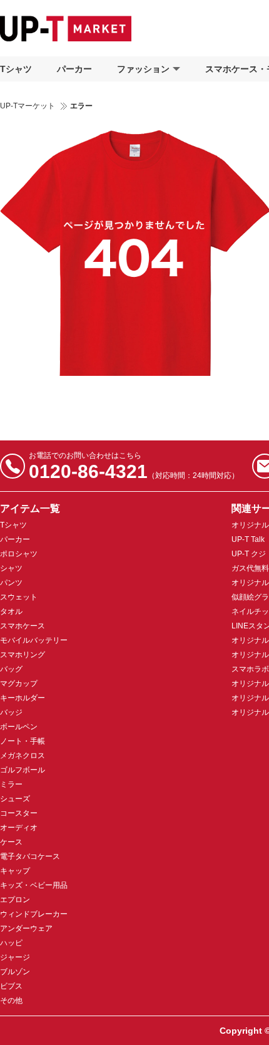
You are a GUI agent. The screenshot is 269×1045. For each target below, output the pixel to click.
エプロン (15, 899)
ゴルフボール (22, 770)
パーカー (74, 69)
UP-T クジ (248, 553)
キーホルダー (22, 698)
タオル (11, 611)
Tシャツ (16, 69)
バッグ (11, 669)
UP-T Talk (248, 539)
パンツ (11, 582)
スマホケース (22, 625)
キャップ (15, 870)
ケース (11, 842)
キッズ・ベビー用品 (34, 885)
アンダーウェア (26, 928)
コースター (19, 813)
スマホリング (22, 654)
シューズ (15, 798)
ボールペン (19, 726)
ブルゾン (15, 971)
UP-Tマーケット (27, 105)
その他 (11, 1000)
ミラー (11, 784)
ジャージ (15, 957)
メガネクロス (22, 755)
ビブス (11, 986)
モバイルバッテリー (34, 640)
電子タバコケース (30, 856)
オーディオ (19, 827)
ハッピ (11, 942)
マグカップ (19, 683)
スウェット (19, 597)
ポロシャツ (19, 553)
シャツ (11, 568)
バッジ (11, 712)
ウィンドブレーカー (34, 914)
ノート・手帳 (22, 741)
